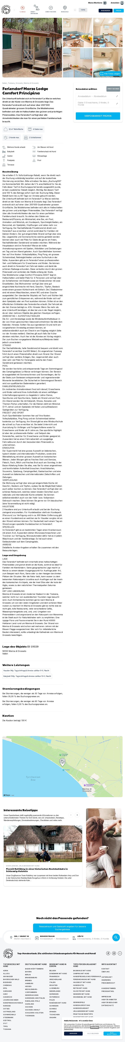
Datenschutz (108, 1005)
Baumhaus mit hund (82, 971)
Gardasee (7, 991)
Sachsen (29, 1007)
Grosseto (19, 83)
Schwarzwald (9, 1014)
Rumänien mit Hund (57, 1003)
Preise (118, 10)
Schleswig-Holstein (34, 1013)
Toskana (11, 83)
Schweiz (53, 1009)
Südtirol (7, 1020)
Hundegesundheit (81, 1008)
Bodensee (7, 982)
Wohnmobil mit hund (82, 997)
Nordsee (7, 1006)
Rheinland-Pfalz (32, 1001)
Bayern (28, 972)
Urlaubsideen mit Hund (83, 1011)
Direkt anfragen (34, 12)
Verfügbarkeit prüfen (97, 116)
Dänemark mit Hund (58, 973)
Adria (5, 971)
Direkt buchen (51, 11)
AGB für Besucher (109, 1002)
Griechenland (55, 979)
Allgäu (6, 973)
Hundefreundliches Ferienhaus (87, 976)
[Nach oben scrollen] (120, 953)
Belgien (52, 971)
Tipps (83, 10)
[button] (117, 3)
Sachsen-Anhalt (32, 1010)
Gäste (80, 936)
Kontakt (105, 969)
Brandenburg (31, 977)
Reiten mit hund (80, 988)
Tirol (5, 1026)
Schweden (53, 1006)
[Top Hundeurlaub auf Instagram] (114, 953)
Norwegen (54, 994)
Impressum (106, 997)
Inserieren (105, 10)
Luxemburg (54, 988)
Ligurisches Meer (10, 1000)
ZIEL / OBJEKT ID (21, 936)
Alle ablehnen (93, 1033)
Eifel (5, 988)
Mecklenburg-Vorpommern (31, 990)
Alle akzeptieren (112, 1033)
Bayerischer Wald (11, 979)
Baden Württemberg (34, 969)
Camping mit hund (81, 973)
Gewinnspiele (79, 1002)
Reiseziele (65, 11)
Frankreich (54, 976)
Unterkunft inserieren (107, 978)
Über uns (105, 972)
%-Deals (23, 11)
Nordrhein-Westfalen (35, 998)
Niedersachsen (31, 995)
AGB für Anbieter (109, 999)
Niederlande (54, 991)
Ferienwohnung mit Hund (84, 979)
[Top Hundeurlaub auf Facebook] (108, 953)
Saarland (29, 1004)
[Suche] (116, 937)
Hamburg (29, 983)
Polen (52, 1000)
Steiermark (8, 1017)
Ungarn (52, 1017)
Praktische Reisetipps (83, 1014)
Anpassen (73, 1033)
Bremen (28, 980)
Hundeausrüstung (81, 1005)
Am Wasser (8, 976)
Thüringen (30, 1016)
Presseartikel (108, 991)
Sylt (5, 1023)
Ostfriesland (9, 1012)
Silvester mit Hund (81, 991)
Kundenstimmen (109, 988)
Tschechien (54, 1014)
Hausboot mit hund (82, 982)
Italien (4, 83)
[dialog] (92, 1028)
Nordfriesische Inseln (13, 1003)
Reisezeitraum (47, 936)
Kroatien (53, 985)
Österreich (54, 997)
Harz (5, 994)
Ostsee (6, 1009)
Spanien (52, 1012)
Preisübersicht (108, 983)
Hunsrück (7, 997)
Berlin (28, 975)
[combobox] (23, 940)
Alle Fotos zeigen (112, 73)
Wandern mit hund (81, 994)
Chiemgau (7, 985)
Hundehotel (78, 985)
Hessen (28, 986)
